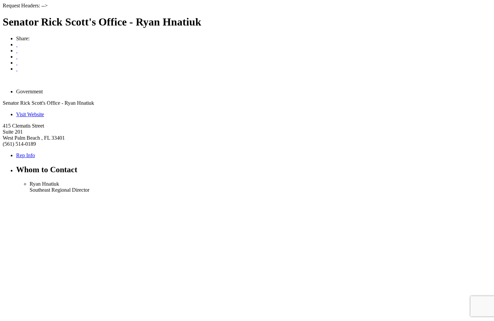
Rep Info (25, 155)
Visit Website (30, 114)
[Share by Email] (16, 50)
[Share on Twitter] (16, 62)
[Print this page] (16, 44)
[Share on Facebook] (16, 56)
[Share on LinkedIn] (16, 69)
